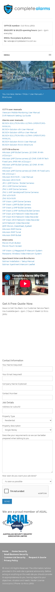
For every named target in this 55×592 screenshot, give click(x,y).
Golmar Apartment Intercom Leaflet (18, 264)
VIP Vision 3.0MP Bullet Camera (16, 207)
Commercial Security (14, 557)
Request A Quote (37, 557)
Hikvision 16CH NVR (11, 180)
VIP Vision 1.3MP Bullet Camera (16, 204)
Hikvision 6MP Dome (12, 229)
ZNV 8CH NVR (9, 198)
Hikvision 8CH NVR (11, 177)
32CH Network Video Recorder (16, 223)
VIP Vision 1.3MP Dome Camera (16, 201)
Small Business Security (16, 554)
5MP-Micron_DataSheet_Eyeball (17, 226)
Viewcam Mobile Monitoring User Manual (21, 112)
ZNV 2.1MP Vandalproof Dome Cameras (20, 192)
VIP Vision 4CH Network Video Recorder (20, 214)
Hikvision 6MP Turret (11, 232)
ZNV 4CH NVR (9, 195)
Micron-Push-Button (11, 243)
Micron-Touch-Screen (12, 246)
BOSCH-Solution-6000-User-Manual (19, 142)
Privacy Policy (11, 560)
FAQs (25, 94)
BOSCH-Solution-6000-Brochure (17, 145)
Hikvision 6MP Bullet (11, 235)
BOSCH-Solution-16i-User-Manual (17, 129)
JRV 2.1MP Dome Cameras (14, 186)
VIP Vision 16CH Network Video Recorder (20, 220)
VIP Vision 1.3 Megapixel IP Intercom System (22, 250)
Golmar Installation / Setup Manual (18, 261)
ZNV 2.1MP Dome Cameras (14, 189)
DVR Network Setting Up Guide (16, 115)
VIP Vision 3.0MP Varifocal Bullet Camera (21, 211)
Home (18, 94)
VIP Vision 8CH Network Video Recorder (20, 217)
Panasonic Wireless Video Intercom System (22, 254)
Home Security (19, 551)
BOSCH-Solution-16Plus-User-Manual (19, 132)
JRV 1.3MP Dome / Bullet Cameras (18, 183)
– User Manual (26, 177)
